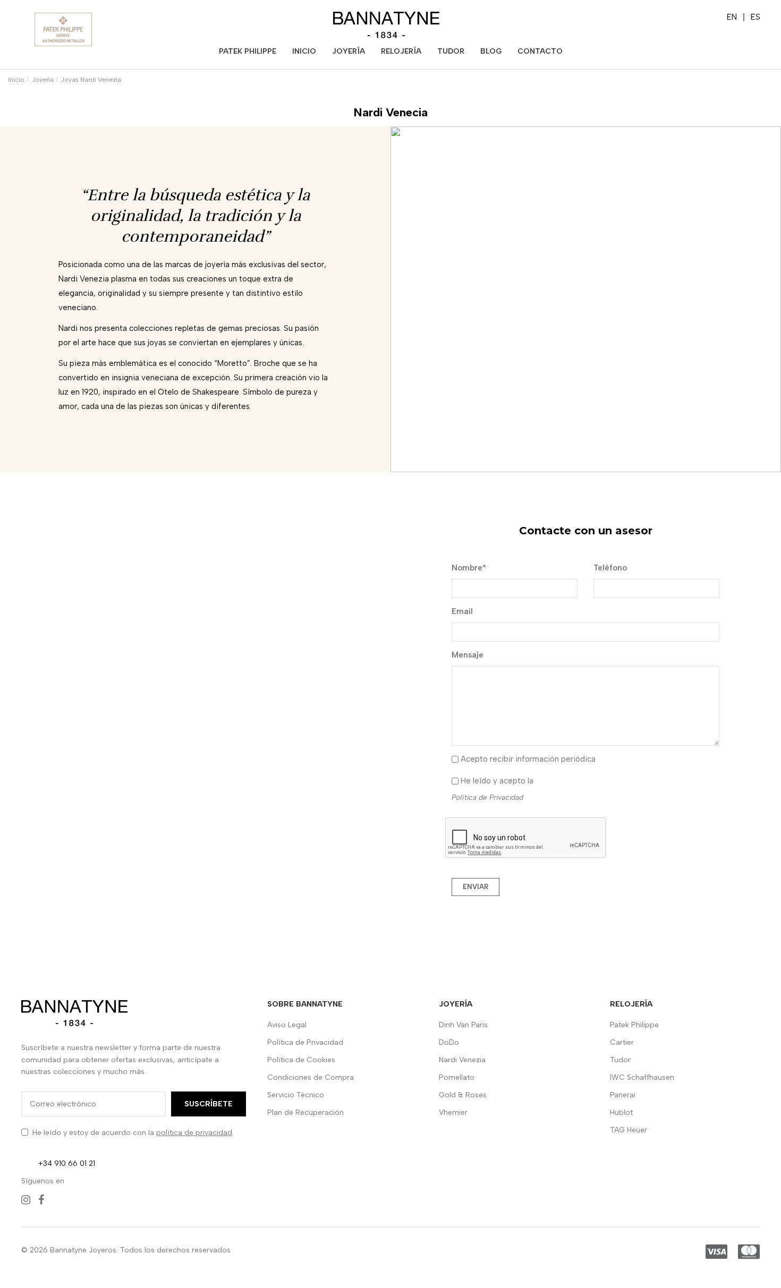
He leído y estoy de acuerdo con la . (133, 1132)
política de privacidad (194, 1132)
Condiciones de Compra (310, 1077)
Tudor (620, 1059)
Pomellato (456, 1077)
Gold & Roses (463, 1094)
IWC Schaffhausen (642, 1077)
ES (755, 17)
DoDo (449, 1042)
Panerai (622, 1094)
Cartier (622, 1042)
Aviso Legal (287, 1024)
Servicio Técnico (295, 1094)
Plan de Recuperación (305, 1112)
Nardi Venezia (462, 1059)
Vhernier (453, 1112)
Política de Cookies (301, 1059)
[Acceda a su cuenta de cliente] (657, 19)
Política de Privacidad (487, 797)
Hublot (621, 1112)
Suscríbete (208, 1103)
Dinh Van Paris (463, 1024)
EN (732, 17)
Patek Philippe (634, 1024)
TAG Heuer (628, 1130)
